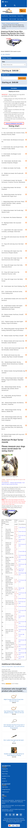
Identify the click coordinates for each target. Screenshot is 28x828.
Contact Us (4, 781)
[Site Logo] (7, 10)
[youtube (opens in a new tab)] (17, 814)
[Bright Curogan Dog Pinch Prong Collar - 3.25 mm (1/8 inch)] (14, 696)
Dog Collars (20, 16)
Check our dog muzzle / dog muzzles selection (13, 666)
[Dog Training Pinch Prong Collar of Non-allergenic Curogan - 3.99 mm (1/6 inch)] (14, 708)
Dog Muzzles (4, 16)
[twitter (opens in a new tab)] (10, 814)
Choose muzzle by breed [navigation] (12, 23)
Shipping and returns (14, 91)
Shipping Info (5, 768)
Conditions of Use (6, 776)
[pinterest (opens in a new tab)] (13, 814)
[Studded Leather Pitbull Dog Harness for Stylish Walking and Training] (14, 750)
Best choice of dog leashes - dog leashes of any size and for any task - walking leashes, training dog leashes (13, 802)
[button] (25, 821)
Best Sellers (20, 19)
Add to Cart (22, 78)
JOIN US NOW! (12, 19)
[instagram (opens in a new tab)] (20, 814)
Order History (5, 787)
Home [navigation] (3, 23)
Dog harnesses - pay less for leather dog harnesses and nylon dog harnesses (13, 810)
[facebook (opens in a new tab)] (6, 814)
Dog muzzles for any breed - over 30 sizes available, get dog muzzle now (13, 806)
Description (14, 88)
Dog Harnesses (12, 16)
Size (3, 61)
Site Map (4, 778)
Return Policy (5, 773)
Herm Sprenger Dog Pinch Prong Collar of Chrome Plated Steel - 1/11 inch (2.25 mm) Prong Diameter (14, 726)
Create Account (5, 791)
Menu (6, 1)
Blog (25, 19)
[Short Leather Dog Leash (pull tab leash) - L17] (14, 736)
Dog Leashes (4, 19)
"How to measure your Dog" (14, 123)
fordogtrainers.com (17, 821)
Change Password (6, 789)
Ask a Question (6, 54)
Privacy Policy (5, 771)
